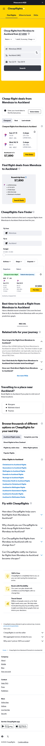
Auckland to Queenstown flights (14, 491)
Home (4, 650)
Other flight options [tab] (30, 448)
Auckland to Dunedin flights (13, 494)
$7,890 (23, 34)
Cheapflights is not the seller (14, 633)
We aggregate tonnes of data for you (17, 637)
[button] (42, 2)
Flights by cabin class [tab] (11, 448)
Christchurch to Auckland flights (14, 465)
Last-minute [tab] (26, 120)
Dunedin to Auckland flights (13, 474)
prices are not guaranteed (10, 626)
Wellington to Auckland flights (14, 471)
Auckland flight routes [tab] (12, 437)
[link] (19, 200)
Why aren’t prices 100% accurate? (16, 641)
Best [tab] (16, 120)
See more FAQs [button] (22, 376)
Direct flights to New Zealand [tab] (15, 442)
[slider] (4, 254)
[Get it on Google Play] (7, 726)
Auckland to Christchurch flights (14, 484)
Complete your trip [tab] (31, 437)
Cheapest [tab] (7, 120)
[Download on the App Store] (21, 726)
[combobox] (25, 233)
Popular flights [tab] (9, 453)
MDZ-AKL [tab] (22, 324)
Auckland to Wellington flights (14, 487)
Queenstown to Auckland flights (14, 468)
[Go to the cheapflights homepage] (16, 9)
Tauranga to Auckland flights (13, 478)
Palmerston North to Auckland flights (16, 481)
